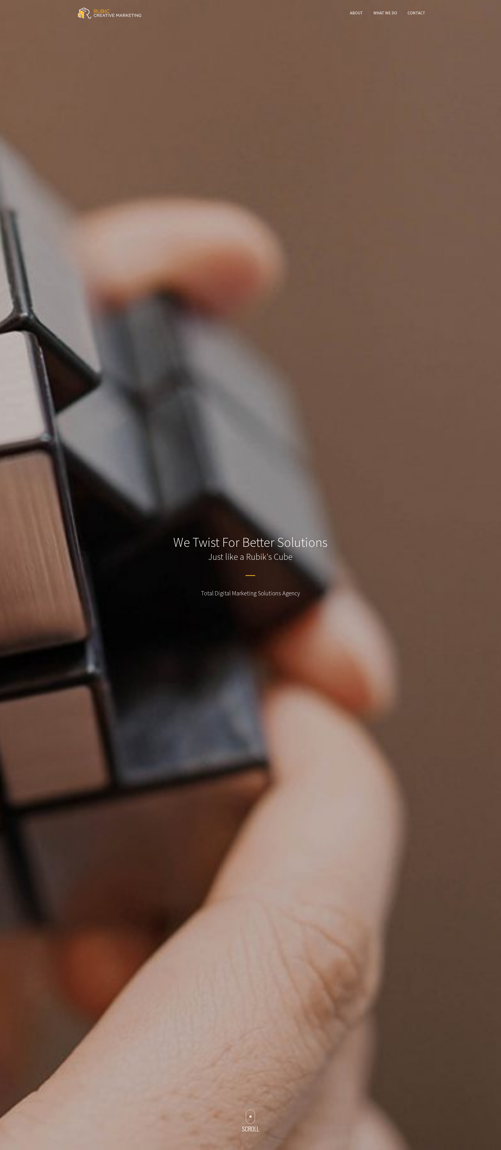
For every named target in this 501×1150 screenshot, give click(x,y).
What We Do (385, 12)
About (356, 12)
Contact (416, 12)
